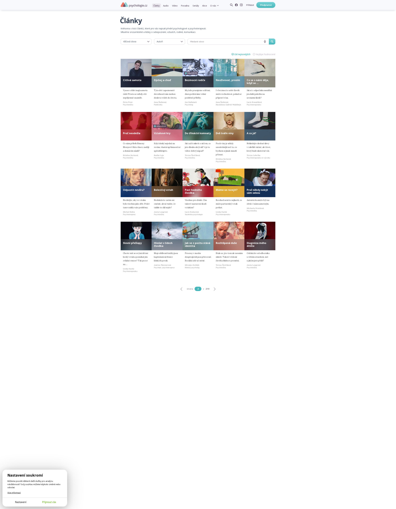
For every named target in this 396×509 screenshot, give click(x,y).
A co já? (251, 133)
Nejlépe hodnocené (265, 54)
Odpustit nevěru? (133, 190)
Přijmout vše (49, 502)
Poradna (185, 5)
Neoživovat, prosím (228, 80)
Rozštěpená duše (226, 243)
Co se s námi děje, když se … (258, 81)
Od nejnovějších (242, 54)
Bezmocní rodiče (195, 80)
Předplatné (266, 5)
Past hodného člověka (193, 191)
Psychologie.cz (134, 5)
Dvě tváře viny (224, 133)
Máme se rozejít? (226, 190)
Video (175, 5)
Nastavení (20, 502)
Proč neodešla (131, 133)
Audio (166, 5)
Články (156, 5)
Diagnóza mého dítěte (256, 244)
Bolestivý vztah (163, 190)
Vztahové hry (162, 133)
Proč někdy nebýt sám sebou (257, 191)
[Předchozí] (181, 288)
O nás (213, 5)
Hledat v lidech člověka (163, 244)
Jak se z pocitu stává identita (197, 244)
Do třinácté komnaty (198, 133)
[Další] (214, 288)
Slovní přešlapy (132, 243)
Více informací (14, 492)
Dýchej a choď (162, 80)
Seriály (196, 5)
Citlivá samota (132, 80)
